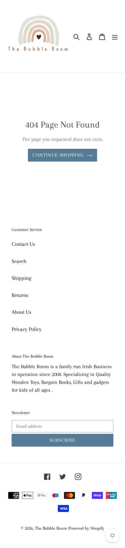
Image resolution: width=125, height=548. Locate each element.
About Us (21, 312)
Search (19, 261)
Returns (20, 295)
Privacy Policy (27, 329)
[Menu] (114, 36)
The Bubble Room (51, 528)
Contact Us (23, 244)
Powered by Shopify (86, 528)
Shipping (21, 278)
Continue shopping (58, 155)
